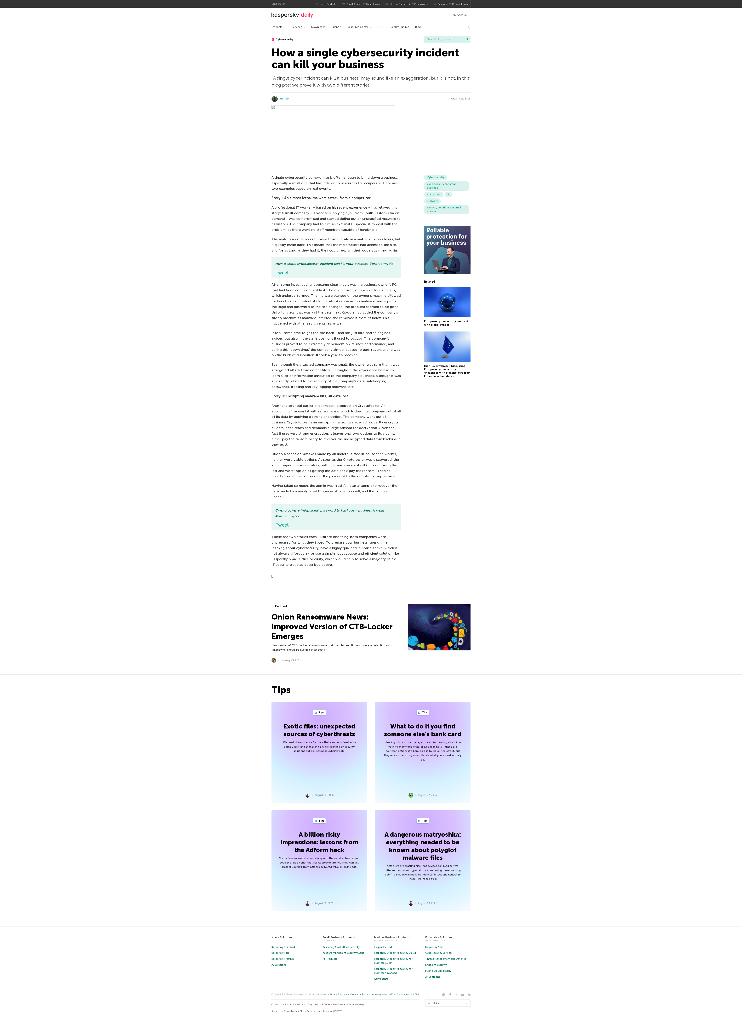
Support (336, 27)
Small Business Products (339, 937)
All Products (330, 958)
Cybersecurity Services (439, 952)
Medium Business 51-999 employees (409, 4)
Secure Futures (400, 27)
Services (297, 27)
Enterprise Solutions (438, 937)
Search (467, 39)
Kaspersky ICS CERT (332, 1011)
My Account (460, 15)
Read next (281, 606)
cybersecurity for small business (441, 186)
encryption (434, 194)
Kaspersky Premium (282, 958)
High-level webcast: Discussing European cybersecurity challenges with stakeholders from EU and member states (447, 371)
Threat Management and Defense (445, 958)
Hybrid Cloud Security (438, 970)
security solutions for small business (444, 209)
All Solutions (278, 964)
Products (276, 27)
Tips (321, 712)
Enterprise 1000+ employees (453, 4)
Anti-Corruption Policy (357, 994)
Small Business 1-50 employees (363, 4)
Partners (301, 1004)
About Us (289, 1004)
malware (432, 201)
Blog (418, 27)
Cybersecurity (284, 39)
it (448, 194)
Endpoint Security (436, 964)
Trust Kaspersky (356, 1004)
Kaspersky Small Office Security (341, 947)
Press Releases (339, 1004)
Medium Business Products (392, 937)
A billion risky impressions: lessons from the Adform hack (319, 842)
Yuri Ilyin (284, 98)
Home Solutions (281, 937)
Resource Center (357, 27)
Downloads (318, 27)
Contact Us (276, 1004)
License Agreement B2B (407, 994)
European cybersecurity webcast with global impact (446, 323)
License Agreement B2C (382, 994)
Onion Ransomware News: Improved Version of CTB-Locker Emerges (331, 626)
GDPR (380, 27)
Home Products (328, 4)
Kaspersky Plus (280, 952)
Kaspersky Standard (283, 947)
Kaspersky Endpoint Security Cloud (343, 952)
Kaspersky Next (383, 947)
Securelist (276, 1011)
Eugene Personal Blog (294, 1011)
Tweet (282, 272)
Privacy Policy (337, 994)
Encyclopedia (313, 1011)
